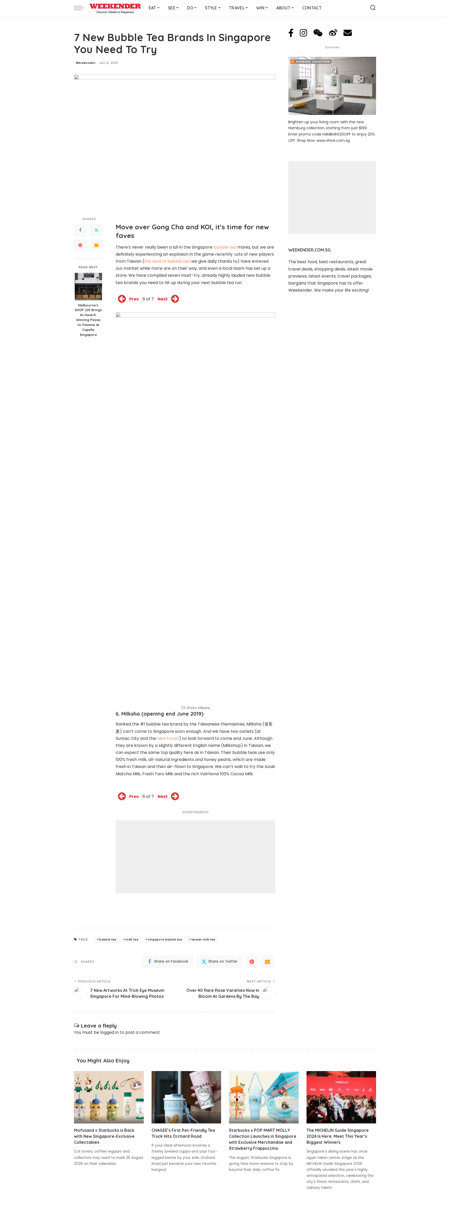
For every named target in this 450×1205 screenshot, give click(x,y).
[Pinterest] (80, 245)
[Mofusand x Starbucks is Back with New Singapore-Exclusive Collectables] (109, 1097)
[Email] (96, 245)
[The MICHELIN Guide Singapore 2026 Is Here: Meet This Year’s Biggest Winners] (341, 1097)
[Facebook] (80, 230)
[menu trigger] (82, 8)
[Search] (373, 8)
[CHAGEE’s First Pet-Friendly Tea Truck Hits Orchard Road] (186, 1097)
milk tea (132, 939)
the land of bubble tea (167, 261)
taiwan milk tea (203, 939)
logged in (109, 1032)
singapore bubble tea (165, 939)
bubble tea (225, 247)
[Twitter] (96, 230)
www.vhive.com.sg (333, 140)
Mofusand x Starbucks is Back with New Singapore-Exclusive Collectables (104, 1136)
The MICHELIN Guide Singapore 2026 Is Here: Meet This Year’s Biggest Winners (338, 1136)
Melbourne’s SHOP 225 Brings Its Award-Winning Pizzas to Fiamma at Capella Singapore (88, 320)
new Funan (168, 738)
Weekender (86, 63)
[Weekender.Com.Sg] (115, 8)
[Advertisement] (195, 856)
